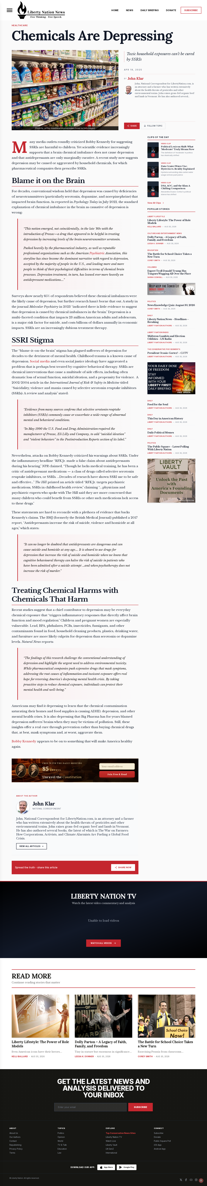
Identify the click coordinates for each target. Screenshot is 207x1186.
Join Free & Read (117, 774)
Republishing (15, 1145)
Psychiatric (96, 253)
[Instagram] (196, 1179)
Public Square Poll (162, 1141)
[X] (181, 1179)
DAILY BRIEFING (150, 10)
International (111, 1153)
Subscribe (140, 1107)
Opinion (61, 1137)
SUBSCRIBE (191, 10)
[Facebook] (186, 1179)
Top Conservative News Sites (121, 1133)
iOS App (158, 1145)
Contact (13, 1141)
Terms (12, 1153)
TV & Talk (62, 1145)
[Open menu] (10, 10)
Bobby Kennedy (24, 741)
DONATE (171, 10)
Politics (61, 1133)
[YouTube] (191, 1179)
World (60, 1141)
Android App (160, 1149)
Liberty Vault (111, 1145)
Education (62, 1149)
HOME (115, 10)
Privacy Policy (16, 1149)
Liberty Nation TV (114, 1137)
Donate (157, 1137)
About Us (13, 1133)
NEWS (129, 10)
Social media (40, 361)
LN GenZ (110, 1149)
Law (59, 1153)
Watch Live (111, 1141)
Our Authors (14, 1137)
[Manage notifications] (201, 1180)
